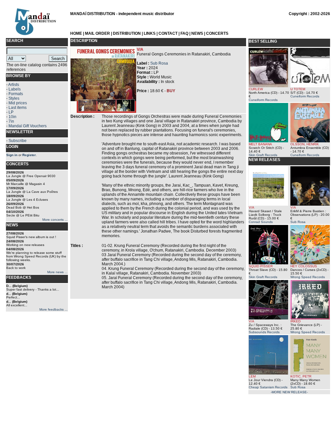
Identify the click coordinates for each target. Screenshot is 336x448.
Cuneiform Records (263, 100)
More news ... (57, 272)
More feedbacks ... (53, 309)
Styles (14, 98)
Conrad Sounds (261, 222)
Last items (18, 107)
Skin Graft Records (263, 155)
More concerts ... (55, 219)
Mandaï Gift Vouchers (28, 126)
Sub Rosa (159, 63)
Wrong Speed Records (307, 277)
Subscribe (18, 140)
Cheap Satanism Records (268, 387)
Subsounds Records (264, 332)
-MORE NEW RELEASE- (289, 392)
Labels (15, 89)
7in (11, 121)
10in (12, 116)
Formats (16, 94)
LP (11, 112)
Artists (13, 84)
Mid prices (18, 103)
